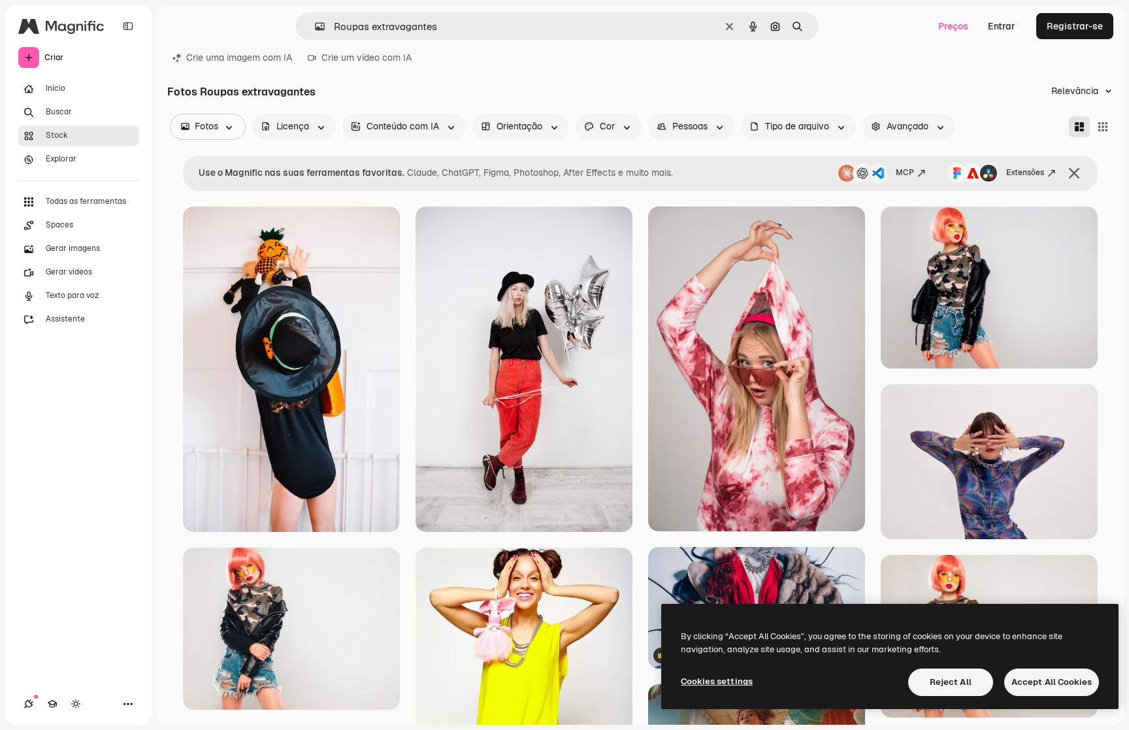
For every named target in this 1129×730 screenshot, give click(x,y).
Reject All (951, 682)
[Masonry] (1079, 126)
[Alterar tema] (75, 703)
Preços (953, 26)
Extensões (1025, 172)
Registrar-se (1075, 26)
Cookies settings (717, 681)
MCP (905, 172)
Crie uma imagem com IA (239, 57)
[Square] (1102, 126)
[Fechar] (1074, 173)
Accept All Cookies (1051, 682)
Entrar (1001, 26)
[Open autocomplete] (315, 26)
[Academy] (52, 703)
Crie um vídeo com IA (366, 57)
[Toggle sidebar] (128, 26)
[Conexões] (28, 703)
